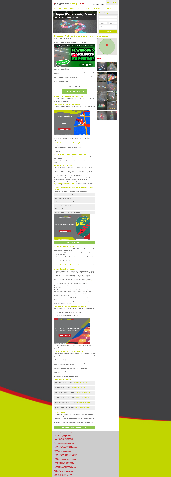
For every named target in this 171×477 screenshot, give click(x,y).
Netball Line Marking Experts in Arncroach (64, 439)
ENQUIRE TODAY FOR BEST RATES (74, 427)
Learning (79, 8)
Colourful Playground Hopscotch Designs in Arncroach (66, 454)
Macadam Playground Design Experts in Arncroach (65, 467)
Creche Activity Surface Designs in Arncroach (64, 448)
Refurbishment (97, 8)
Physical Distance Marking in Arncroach (62, 475)
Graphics (72, 8)
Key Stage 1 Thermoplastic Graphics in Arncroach (65, 459)
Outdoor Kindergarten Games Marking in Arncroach (66, 447)
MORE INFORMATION (74, 242)
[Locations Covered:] (53, 1)
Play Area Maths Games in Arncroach (63, 451)
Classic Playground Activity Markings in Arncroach (65, 455)
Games (60, 8)
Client (65, 8)
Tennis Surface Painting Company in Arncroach (65, 440)
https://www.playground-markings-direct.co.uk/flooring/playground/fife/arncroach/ (75, 280)
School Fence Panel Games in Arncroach (63, 456)
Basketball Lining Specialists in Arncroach (63, 436)
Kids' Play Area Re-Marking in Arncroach (63, 474)
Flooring (87, 8)
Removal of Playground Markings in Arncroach (64, 471)
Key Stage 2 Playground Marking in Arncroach (64, 460)
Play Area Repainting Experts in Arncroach (64, 472)
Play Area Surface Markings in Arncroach (63, 466)
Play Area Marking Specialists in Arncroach (63, 432)
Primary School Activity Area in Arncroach (63, 446)
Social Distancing (110, 8)
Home (55, 8)
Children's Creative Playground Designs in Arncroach (66, 452)
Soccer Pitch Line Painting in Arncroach (63, 435)
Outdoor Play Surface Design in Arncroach (64, 468)
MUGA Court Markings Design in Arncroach (64, 438)
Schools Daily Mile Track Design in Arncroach (64, 463)
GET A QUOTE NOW (75, 92)
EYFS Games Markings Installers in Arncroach (64, 443)
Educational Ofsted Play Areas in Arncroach (64, 462)
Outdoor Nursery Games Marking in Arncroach (65, 444)
